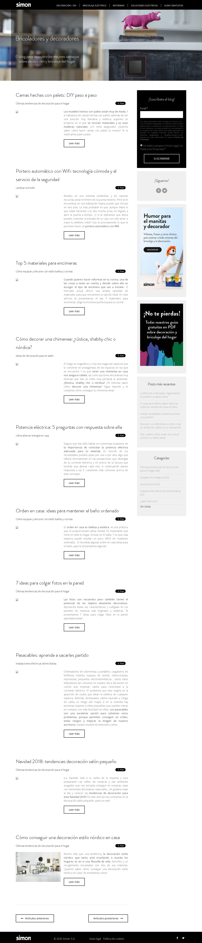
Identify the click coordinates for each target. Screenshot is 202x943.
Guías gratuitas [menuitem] (173, 5)
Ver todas (145, 506)
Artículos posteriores (106, 918)
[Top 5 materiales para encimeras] (17, 279)
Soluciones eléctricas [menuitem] (144, 5)
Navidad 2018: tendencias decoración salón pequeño (66, 761)
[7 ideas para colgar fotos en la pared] (17, 599)
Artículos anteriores (37, 918)
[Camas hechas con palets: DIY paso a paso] (17, 111)
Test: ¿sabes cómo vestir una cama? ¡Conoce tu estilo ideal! (159, 436)
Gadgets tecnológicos (154, 477)
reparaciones (150, 484)
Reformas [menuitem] (119, 5)
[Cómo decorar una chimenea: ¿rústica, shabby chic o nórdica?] (17, 363)
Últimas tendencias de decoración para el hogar (42, 103)
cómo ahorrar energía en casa (32, 435)
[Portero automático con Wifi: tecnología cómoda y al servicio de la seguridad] (17, 195)
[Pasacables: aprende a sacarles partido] (17, 671)
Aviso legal (95, 938)
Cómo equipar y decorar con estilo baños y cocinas (44, 271)
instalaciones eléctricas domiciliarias (36, 663)
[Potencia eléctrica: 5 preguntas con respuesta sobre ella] (17, 443)
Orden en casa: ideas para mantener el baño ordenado (67, 510)
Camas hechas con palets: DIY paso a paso (56, 95)
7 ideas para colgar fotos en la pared (50, 582)
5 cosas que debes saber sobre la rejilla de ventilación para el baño (159, 405)
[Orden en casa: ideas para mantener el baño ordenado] (17, 527)
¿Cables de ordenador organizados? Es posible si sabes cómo (160, 394)
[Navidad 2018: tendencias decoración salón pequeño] (17, 777)
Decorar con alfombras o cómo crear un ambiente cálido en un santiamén (160, 425)
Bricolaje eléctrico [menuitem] (94, 5)
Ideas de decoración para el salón (34, 356)
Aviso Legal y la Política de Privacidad (161, 147)
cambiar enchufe (25, 188)
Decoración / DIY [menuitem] (66, 5)
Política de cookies (113, 938)
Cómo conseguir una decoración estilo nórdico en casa (68, 837)
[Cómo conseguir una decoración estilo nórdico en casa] (38, 880)
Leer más (74, 143)
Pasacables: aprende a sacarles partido (52, 655)
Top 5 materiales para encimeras (46, 263)
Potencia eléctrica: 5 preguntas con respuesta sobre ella (69, 427)
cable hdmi (148, 501)
